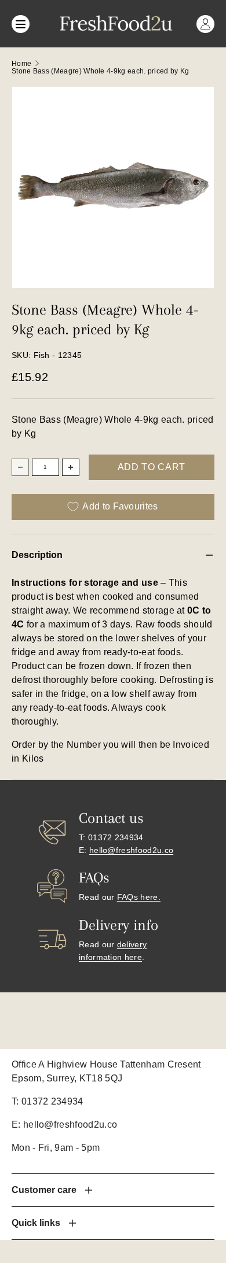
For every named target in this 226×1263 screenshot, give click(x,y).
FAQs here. (139, 897)
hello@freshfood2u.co (131, 850)
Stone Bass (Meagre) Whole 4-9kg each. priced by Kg (100, 71)
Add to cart (151, 467)
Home (21, 63)
